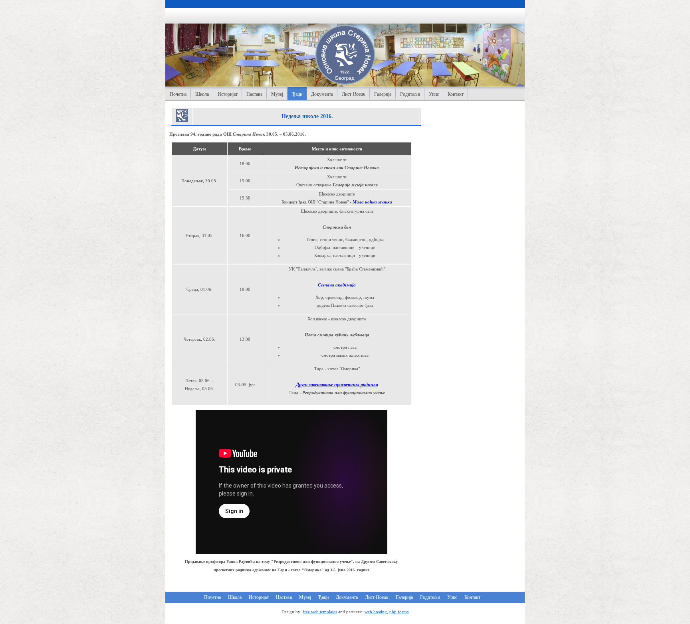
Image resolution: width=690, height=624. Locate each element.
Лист (353, 94)
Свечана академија (337, 284)
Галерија (382, 94)
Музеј (277, 94)
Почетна (178, 94)
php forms (398, 611)
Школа (202, 94)
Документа (322, 94)
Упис (434, 94)
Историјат (228, 94)
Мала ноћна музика (372, 201)
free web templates (320, 611)
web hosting (376, 611)
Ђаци (297, 94)
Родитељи (410, 94)
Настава (254, 94)
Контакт (456, 94)
